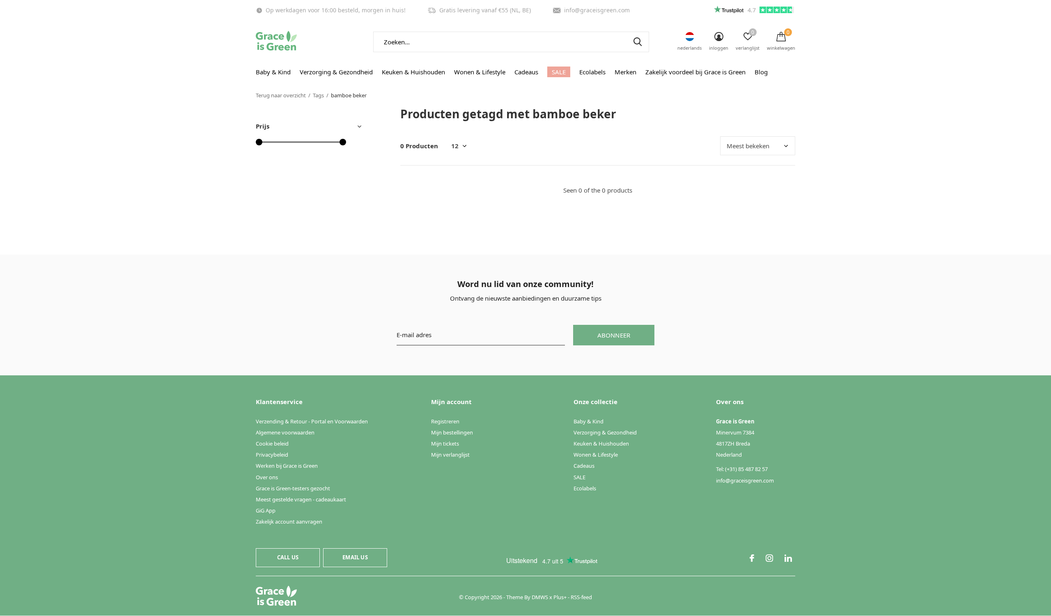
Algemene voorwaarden (285, 432)
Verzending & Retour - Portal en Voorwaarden (312, 421)
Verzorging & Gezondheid (336, 72)
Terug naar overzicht (281, 95)
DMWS (540, 597)
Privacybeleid (272, 454)
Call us (287, 557)
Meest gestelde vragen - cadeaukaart (301, 499)
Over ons (267, 477)
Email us (354, 557)
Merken (625, 72)
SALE (559, 72)
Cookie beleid (272, 443)
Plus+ (560, 597)
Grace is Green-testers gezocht (293, 488)
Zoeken (637, 42)
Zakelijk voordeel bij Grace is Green (695, 72)
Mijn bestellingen (452, 432)
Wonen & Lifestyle (479, 72)
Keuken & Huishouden (413, 72)
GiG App (265, 510)
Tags (318, 95)
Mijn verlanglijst (450, 454)
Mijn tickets (445, 443)
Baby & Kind (273, 72)
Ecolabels (592, 72)
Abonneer (614, 335)
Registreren (445, 421)
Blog (761, 72)
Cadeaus (526, 72)
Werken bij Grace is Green (287, 465)
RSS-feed (581, 597)
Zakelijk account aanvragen (289, 521)
